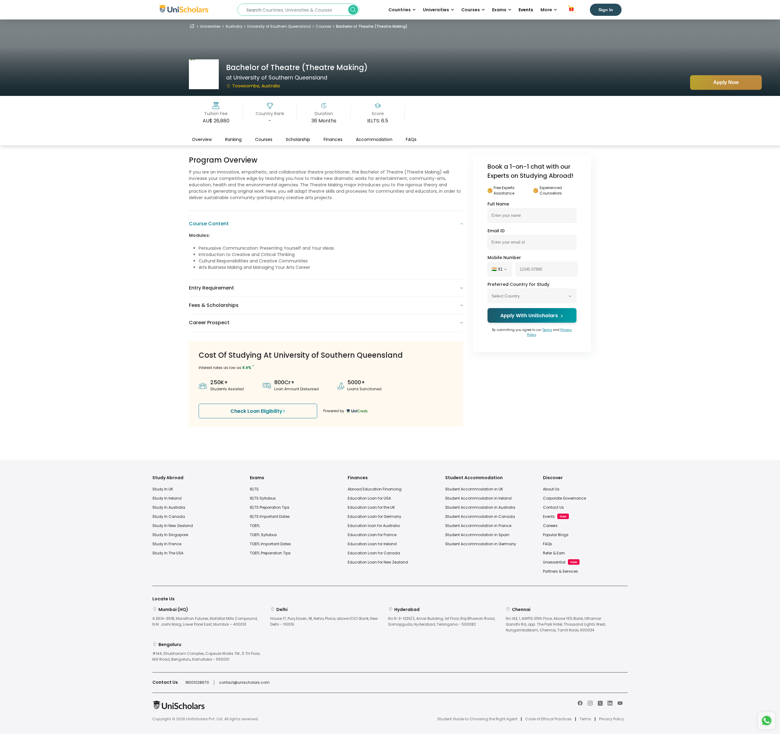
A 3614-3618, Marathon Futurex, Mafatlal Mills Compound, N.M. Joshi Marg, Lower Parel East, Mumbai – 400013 (204, 621)
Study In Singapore (170, 534)
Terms (547, 330)
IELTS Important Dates (270, 516)
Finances (333, 139)
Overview (202, 139)
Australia (233, 26)
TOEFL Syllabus (263, 534)
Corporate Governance (564, 498)
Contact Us (553, 507)
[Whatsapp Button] (766, 720)
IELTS (254, 489)
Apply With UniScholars (529, 315)
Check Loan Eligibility (256, 411)
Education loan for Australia (374, 525)
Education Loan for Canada (374, 553)
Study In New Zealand (172, 525)
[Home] (192, 26)
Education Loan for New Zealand (378, 562)
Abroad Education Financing (375, 489)
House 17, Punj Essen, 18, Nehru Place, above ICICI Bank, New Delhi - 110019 (324, 621)
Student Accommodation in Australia (480, 507)
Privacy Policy (611, 719)
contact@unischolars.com (244, 682)
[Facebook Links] (580, 702)
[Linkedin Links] (610, 702)
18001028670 (197, 682)
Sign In (605, 9)
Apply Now (726, 82)
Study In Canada (168, 516)
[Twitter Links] (600, 702)
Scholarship (298, 139)
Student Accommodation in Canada (480, 516)
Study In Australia (168, 507)
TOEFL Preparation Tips (270, 553)
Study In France (166, 543)
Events (526, 10)
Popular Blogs (556, 534)
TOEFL (255, 525)
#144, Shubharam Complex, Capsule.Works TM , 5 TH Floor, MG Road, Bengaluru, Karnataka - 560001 (206, 656)
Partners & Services (560, 571)
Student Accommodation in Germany (480, 543)
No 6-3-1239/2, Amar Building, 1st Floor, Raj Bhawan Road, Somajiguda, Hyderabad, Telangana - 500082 (441, 621)
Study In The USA (167, 553)
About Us (551, 489)
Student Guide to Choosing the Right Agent (477, 719)
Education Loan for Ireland (372, 543)
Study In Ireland (167, 498)
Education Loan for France (372, 534)
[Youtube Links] (620, 702)
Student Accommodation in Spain (477, 534)
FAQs (411, 139)
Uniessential (554, 562)
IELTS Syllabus (263, 498)
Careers (550, 525)
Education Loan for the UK (371, 507)
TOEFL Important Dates (270, 543)
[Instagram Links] (590, 702)
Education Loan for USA (369, 498)
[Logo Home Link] (178, 707)
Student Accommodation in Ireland (478, 498)
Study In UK (162, 489)
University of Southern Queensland (279, 26)
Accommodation (374, 139)
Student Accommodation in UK (474, 489)
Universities (210, 26)
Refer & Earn (554, 553)
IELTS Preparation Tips (269, 507)
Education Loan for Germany (374, 516)
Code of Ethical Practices (548, 719)
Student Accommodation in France (478, 525)
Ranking (233, 139)
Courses (323, 26)
